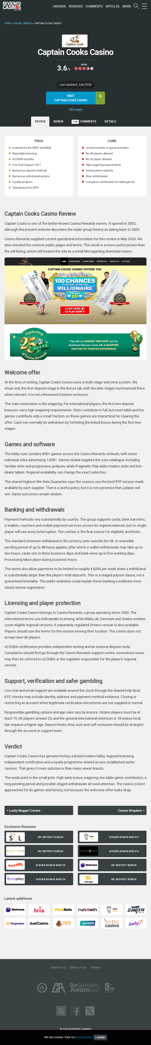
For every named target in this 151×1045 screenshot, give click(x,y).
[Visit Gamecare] (109, 987)
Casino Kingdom (130, 810)
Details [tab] (110, 121)
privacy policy (84, 1037)
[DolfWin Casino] (87, 923)
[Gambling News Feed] (61, 1010)
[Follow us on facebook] (75, 1010)
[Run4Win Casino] (87, 909)
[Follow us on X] (90, 1010)
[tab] (58, 122)
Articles (113, 6)
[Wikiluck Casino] (111, 909)
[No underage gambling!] (42, 987)
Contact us (58, 967)
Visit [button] (70, 98)
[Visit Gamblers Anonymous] (58, 987)
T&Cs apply (75, 109)
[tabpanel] (75, 464)
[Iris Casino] (39, 909)
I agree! (100, 1037)
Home (8, 23)
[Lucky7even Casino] (135, 923)
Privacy (96, 967)
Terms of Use (78, 967)
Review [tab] (40, 121)
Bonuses (76, 6)
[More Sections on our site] (144, 6)
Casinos (59, 6)
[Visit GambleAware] (85, 987)
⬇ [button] (100, 96)
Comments (94, 6)
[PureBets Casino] (63, 909)
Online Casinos (23, 23)
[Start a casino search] (136, 6)
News (126, 6)
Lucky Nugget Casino (25, 810)
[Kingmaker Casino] (15, 923)
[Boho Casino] (111, 923)
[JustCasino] (39, 923)
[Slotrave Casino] (15, 909)
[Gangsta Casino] (135, 909)
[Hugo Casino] (63, 923)
